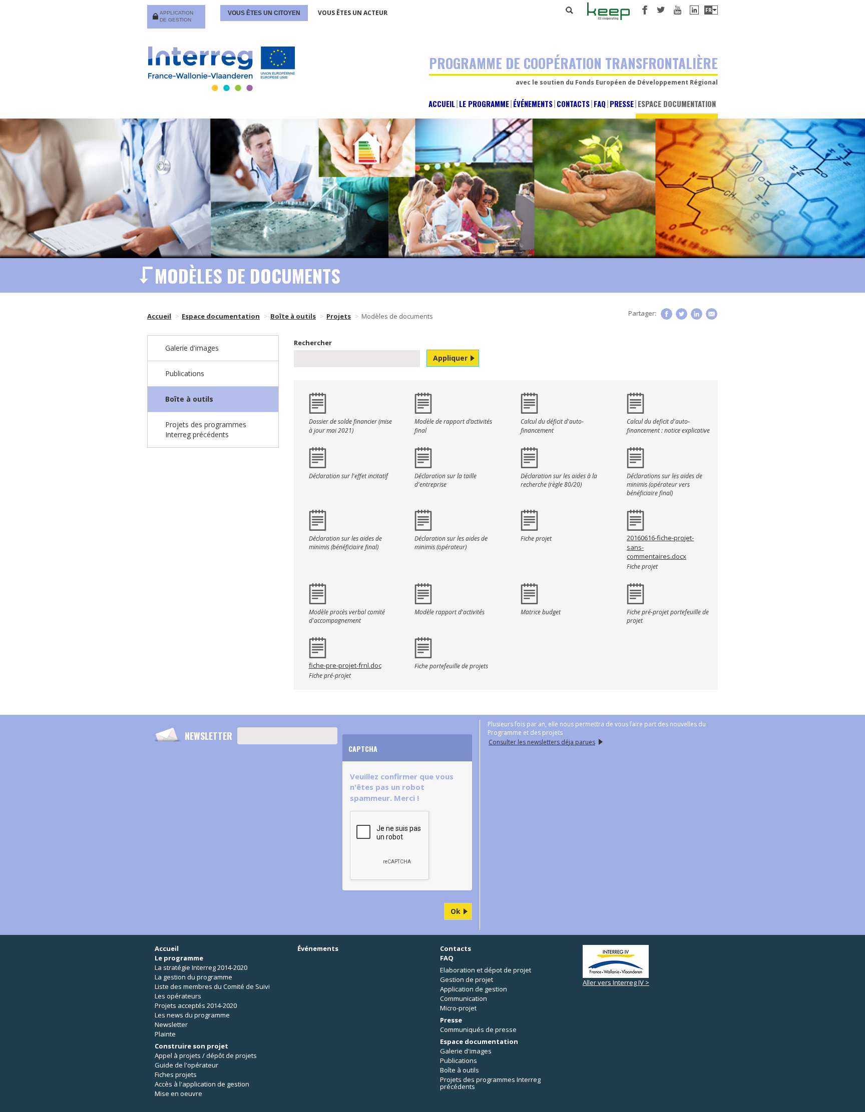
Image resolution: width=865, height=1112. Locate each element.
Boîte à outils (293, 316)
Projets (338, 316)
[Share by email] (711, 314)
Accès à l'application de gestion (202, 1083)
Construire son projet (191, 1045)
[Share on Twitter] (681, 314)
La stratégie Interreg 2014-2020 (201, 967)
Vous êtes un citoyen (264, 13)
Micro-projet (458, 1007)
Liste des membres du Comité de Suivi (212, 986)
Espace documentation (677, 104)
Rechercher (569, 10)
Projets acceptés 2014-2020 (196, 1005)
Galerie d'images (192, 348)
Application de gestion (176, 16)
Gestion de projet (466, 979)
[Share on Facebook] (666, 314)
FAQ (600, 104)
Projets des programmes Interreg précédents (205, 429)
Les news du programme (192, 1014)
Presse (622, 104)
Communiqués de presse (478, 1029)
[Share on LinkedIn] (696, 314)
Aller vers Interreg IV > (616, 982)
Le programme (484, 104)
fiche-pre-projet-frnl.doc (345, 665)
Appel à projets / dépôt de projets (206, 1055)
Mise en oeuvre (178, 1093)
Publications (184, 373)
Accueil (441, 104)
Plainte (165, 1033)
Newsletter (208, 735)
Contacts (573, 104)
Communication (463, 998)
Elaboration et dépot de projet (485, 969)
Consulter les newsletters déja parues (542, 742)
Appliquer (450, 358)
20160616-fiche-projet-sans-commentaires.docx (660, 547)
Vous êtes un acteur (352, 13)
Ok (456, 911)
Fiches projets (176, 1074)
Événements (533, 104)
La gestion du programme (193, 976)
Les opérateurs (178, 995)
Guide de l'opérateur (186, 1064)
